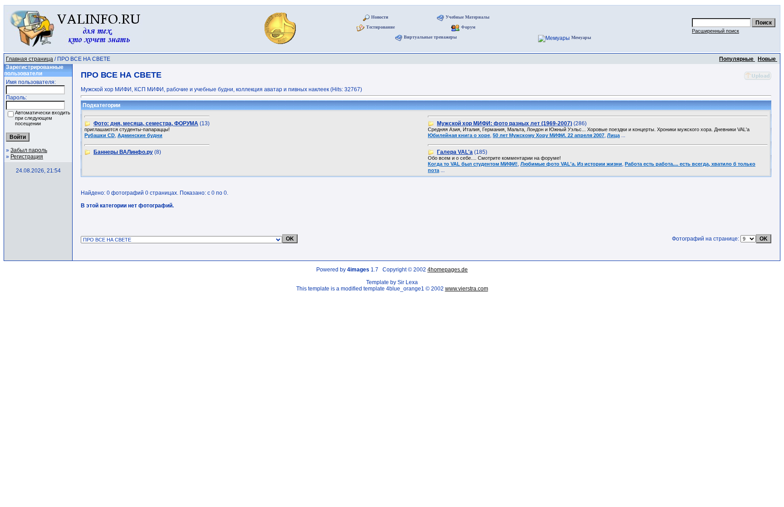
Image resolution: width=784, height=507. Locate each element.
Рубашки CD (99, 135)
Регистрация (26, 156)
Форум (468, 27)
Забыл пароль (28, 150)
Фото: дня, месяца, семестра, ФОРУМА (145, 123)
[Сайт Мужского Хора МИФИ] (281, 47)
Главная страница (29, 59)
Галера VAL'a (455, 152)
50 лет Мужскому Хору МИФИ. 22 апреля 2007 (548, 135)
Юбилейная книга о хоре (459, 135)
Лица (613, 135)
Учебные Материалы (468, 17)
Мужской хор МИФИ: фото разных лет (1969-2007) (504, 123)
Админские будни (140, 135)
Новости (379, 17)
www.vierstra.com (466, 288)
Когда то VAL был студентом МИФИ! (473, 164)
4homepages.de (447, 269)
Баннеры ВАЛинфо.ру (123, 152)
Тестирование (380, 27)
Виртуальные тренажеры (430, 36)
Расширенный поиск (715, 31)
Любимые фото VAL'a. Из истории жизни (571, 164)
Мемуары (581, 37)
